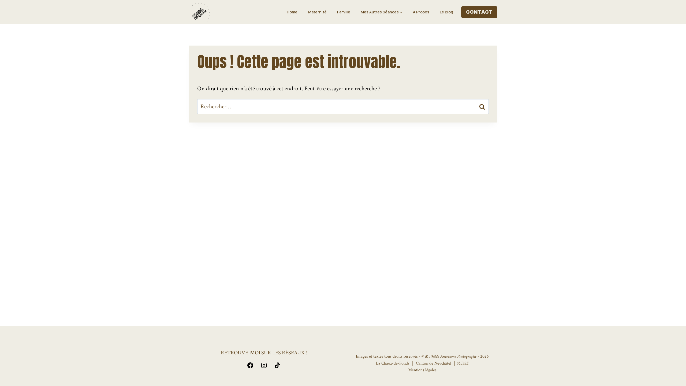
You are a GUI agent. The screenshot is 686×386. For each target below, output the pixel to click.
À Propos (421, 11)
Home (292, 11)
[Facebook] (250, 365)
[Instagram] (264, 365)
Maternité (317, 11)
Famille (343, 11)
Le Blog (446, 11)
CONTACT (479, 12)
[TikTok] (277, 365)
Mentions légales (422, 370)
